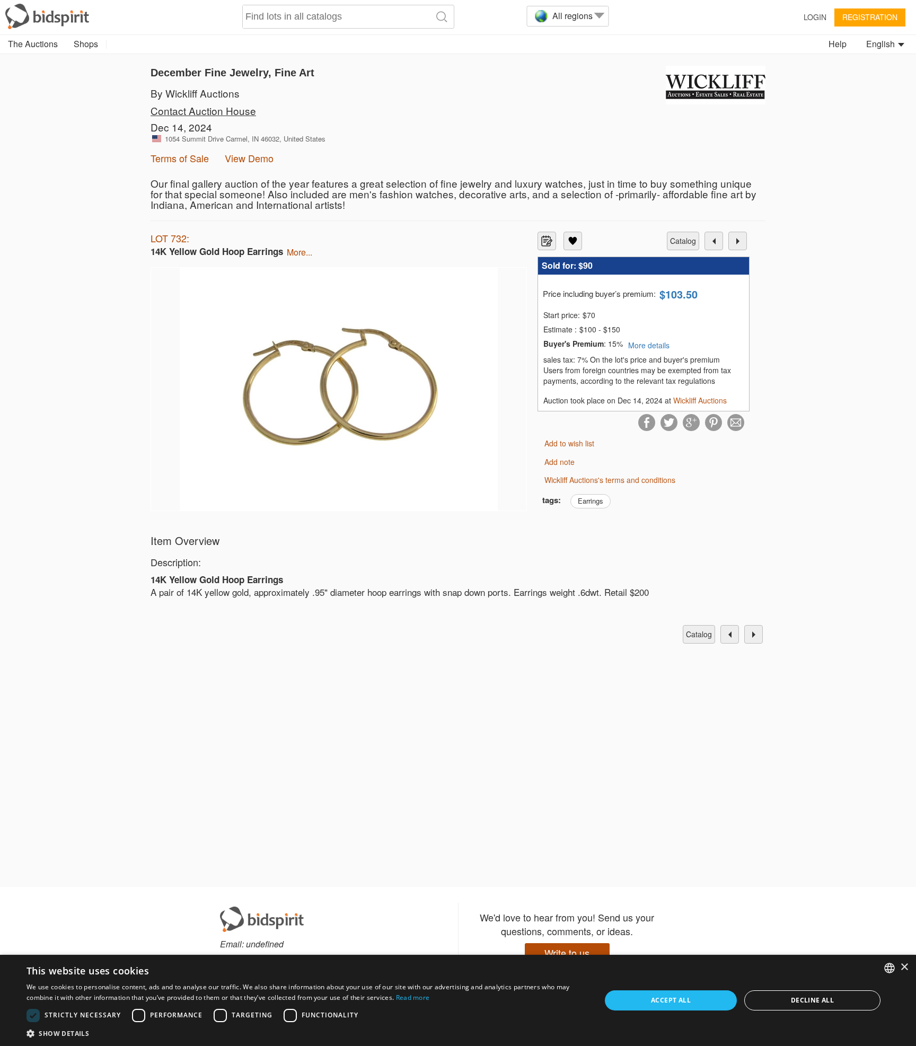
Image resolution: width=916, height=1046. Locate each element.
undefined (265, 944)
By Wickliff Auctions (195, 93)
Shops (86, 44)
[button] (305, 1033)
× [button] (904, 967)
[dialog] (458, 1000)
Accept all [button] (671, 1000)
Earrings (590, 501)
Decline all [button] (812, 1000)
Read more (413, 997)
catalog (683, 240)
